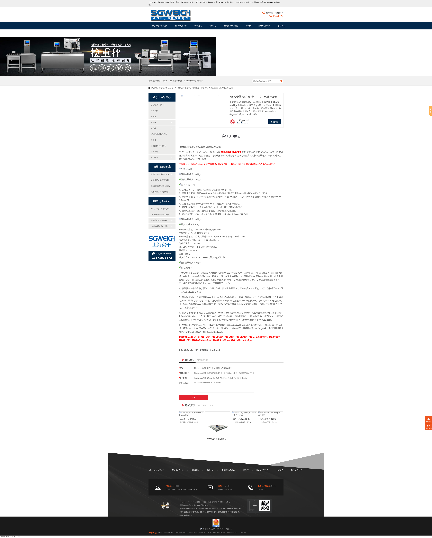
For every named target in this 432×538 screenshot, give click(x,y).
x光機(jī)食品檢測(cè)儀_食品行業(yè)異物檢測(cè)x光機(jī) (161, 215)
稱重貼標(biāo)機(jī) (266, 2)
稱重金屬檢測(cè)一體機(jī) (193, 81)
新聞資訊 (198, 26)
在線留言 (281, 26)
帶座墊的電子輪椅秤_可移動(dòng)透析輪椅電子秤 (161, 220)
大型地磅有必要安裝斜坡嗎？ (218, 439)
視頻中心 (212, 26)
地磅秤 (153, 122)
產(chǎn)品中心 (181, 26)
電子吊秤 (198, 2)
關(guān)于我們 (264, 26)
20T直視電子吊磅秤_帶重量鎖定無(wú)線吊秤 (161, 209)
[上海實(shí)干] (170, 15)
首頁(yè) (162, 88)
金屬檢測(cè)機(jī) (220, 2)
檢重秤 (248, 26)
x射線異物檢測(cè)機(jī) (243, 2)
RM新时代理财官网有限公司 (10, 537)
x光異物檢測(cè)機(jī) (159, 134)
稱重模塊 (154, 152)
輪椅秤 (210, 2)
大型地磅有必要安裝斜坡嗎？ (161, 180)
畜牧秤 (205, 2)
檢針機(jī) (230, 2)
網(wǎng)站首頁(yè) (159, 26)
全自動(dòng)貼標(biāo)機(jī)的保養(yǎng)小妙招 (161, 174)
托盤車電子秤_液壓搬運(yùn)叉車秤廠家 (161, 192)
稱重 (275, 2)
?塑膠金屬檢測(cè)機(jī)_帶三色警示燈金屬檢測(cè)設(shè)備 (161, 226)
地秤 (193, 2)
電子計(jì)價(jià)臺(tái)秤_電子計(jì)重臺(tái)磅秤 (161, 186)
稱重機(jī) (255, 2)
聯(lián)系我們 (157, 33)
